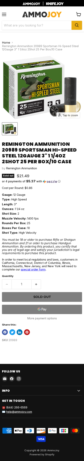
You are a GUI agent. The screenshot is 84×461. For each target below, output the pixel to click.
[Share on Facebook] (5, 332)
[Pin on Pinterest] (27, 332)
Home (6, 42)
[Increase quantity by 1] (36, 284)
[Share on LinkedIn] (19, 332)
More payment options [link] (42, 318)
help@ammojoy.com (19, 411)
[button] (42, 181)
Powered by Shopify (42, 454)
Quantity (7, 276)
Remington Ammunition (21, 168)
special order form (33, 269)
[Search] (76, 25)
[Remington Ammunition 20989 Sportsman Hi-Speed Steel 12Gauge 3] (9, 129)
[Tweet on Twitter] (12, 332)
